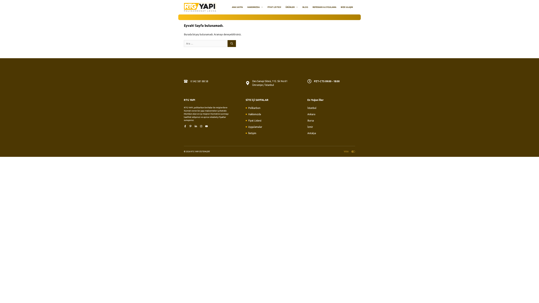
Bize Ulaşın (347, 7)
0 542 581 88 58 (199, 81)
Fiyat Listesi (274, 7)
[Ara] (232, 43)
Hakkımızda (253, 7)
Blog (305, 7)
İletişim (252, 133)
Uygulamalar (255, 126)
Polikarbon (254, 107)
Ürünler (290, 7)
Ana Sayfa (237, 7)
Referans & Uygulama (324, 7)
